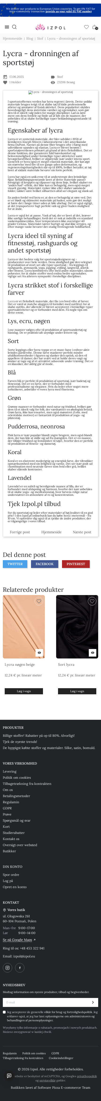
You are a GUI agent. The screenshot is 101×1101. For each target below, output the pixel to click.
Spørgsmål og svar (17, 820)
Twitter (15, 564)
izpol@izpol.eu (24, 956)
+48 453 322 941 (32, 948)
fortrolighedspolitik (79, 1012)
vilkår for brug (53, 1012)
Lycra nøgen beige (20, 664)
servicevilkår (47, 1080)
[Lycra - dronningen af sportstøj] (50, 92)
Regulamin (11, 802)
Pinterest (76, 564)
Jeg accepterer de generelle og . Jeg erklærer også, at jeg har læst (52, 1016)
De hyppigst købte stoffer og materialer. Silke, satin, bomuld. (49, 748)
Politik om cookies (17, 777)
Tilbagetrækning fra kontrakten (27, 784)
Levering (9, 771)
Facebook (45, 564)
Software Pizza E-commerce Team (64, 1087)
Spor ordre (11, 875)
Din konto (12, 867)
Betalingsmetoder (16, 796)
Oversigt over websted (20, 845)
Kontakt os (11, 839)
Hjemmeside (51, 532)
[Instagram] (7, 968)
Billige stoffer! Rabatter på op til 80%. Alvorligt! (39, 735)
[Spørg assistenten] (9, 1075)
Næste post (82, 532)
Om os (8, 790)
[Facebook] (19, 968)
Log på (8, 881)
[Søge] (14, 26)
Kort (6, 826)
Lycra (11, 301)
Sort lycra (66, 664)
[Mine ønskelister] (86, 27)
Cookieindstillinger (61, 1058)
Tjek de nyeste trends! (20, 742)
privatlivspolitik (87, 1076)
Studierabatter (14, 833)
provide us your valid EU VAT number (69, 11)
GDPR (7, 808)
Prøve (7, 814)
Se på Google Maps (17, 940)
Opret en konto (15, 887)
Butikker (9, 851)
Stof (60, 77)
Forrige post (20, 532)
